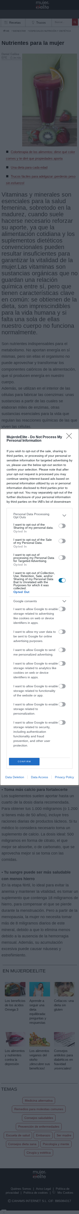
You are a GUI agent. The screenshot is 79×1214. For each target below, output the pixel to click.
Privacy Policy (64, 777)
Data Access (39, 777)
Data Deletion (14, 777)
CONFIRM (24, 761)
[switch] (62, 526)
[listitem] (39, 516)
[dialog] (39, 607)
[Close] (70, 437)
